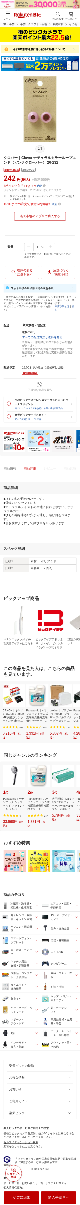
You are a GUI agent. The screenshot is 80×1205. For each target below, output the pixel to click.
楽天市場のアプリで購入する (40, 216)
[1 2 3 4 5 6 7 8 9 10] (39, 247)
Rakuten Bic (27, 15)
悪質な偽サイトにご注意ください (24, 1146)
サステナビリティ (56, 1183)
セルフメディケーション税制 (21, 1142)
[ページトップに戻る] (73, 1190)
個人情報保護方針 (14, 1187)
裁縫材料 (58, 24)
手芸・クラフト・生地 (33, 24)
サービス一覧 (12, 1183)
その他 (73, 24)
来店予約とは (62, 306)
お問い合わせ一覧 (32, 1183)
